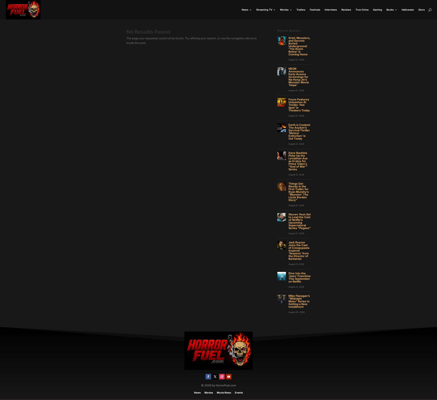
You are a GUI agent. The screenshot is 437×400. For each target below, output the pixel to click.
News (245, 10)
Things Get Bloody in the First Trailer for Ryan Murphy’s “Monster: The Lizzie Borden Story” (298, 192)
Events (239, 392)
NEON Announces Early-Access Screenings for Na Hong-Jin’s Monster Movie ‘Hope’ (298, 77)
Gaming (377, 10)
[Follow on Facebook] (208, 376)
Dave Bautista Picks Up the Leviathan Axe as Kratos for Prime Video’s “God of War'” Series (298, 161)
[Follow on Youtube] (228, 376)
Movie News (224, 392)
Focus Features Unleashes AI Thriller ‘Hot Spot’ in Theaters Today (299, 105)
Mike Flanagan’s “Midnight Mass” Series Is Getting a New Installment (299, 301)
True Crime (362, 10)
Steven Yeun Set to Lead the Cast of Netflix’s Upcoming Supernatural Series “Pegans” (299, 221)
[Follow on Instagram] (222, 376)
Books (390, 10)
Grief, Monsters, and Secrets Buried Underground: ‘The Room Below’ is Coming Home (299, 46)
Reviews (346, 10)
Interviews (331, 10)
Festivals (315, 10)
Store (421, 10)
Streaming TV (264, 10)
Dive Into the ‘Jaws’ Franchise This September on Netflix (299, 277)
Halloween (408, 10)
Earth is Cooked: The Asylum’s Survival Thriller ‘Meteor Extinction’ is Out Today (299, 131)
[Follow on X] (215, 376)
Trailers (301, 10)
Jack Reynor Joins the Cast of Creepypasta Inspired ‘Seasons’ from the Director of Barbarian (298, 250)
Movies (284, 10)
